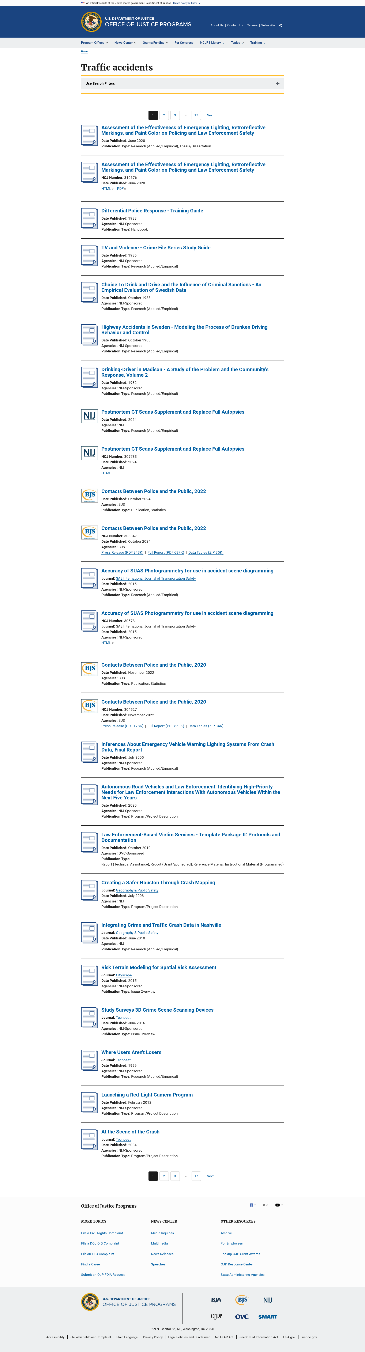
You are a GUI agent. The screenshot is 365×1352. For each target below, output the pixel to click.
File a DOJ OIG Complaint (100, 1243)
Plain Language (127, 1337)
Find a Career (91, 1264)
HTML (106, 188)
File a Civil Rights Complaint (102, 1233)
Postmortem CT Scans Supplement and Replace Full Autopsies (172, 412)
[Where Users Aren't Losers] (89, 1069)
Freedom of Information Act (258, 1337)
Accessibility (55, 1337)
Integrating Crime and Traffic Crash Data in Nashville (161, 925)
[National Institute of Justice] (268, 1303)
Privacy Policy (153, 1337)
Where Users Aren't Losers (131, 1052)
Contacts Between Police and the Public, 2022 (153, 491)
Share (284, 28)
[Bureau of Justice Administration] (216, 1303)
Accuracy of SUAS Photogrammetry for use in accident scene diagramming (187, 571)
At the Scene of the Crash (130, 1132)
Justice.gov (309, 1337)
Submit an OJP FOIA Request (103, 1275)
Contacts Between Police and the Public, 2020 (153, 665)
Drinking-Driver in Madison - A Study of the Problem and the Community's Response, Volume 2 (184, 372)
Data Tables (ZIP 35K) (205, 552)
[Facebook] (254, 1208)
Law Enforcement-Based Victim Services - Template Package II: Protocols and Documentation (190, 837)
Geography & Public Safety (137, 890)
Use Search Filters (100, 83)
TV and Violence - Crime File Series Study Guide (156, 248)
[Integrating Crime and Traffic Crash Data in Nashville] (89, 942)
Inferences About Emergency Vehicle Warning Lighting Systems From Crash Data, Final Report (187, 747)
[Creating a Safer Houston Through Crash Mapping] (89, 900)
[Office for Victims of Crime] (242, 1320)
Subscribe (268, 25)
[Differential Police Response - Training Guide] (89, 228)
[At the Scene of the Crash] (89, 1149)
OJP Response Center (237, 1264)
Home (84, 51)
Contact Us (235, 25)
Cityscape (124, 975)
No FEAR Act (224, 1337)
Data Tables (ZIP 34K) (205, 726)
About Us (217, 25)
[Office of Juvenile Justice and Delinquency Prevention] (216, 1320)
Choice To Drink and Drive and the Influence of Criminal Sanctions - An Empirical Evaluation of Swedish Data (181, 287)
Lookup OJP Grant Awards (240, 1254)
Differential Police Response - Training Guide (152, 211)
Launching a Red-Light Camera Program (147, 1095)
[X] (267, 1208)
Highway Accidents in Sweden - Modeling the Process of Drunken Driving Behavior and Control (184, 330)
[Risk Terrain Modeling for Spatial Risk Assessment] (89, 984)
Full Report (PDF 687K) (166, 552)
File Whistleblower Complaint (90, 1337)
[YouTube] (279, 1208)
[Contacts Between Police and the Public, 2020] (89, 670)
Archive (226, 1233)
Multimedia (159, 1243)
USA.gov (289, 1337)
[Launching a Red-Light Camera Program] (89, 1112)
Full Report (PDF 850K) (166, 726)
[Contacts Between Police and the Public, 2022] (89, 496)
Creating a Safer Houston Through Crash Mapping (158, 883)
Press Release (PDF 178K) (122, 726)
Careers (252, 25)
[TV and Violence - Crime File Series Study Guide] (89, 265)
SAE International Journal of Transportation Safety (156, 578)
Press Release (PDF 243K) (122, 552)
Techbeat (123, 1017)
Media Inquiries (162, 1233)
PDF (120, 188)
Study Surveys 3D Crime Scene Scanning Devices (157, 1010)
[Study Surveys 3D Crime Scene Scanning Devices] (89, 1027)
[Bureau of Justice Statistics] (242, 1305)
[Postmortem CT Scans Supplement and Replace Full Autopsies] (89, 417)
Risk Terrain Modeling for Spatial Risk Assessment (158, 967)
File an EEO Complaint (97, 1254)
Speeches (158, 1264)
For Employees (232, 1243)
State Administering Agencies (242, 1275)
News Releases (162, 1254)
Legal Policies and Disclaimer (189, 1337)
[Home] (148, 21)
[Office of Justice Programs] (91, 21)
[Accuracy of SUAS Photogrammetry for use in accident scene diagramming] (89, 588)
